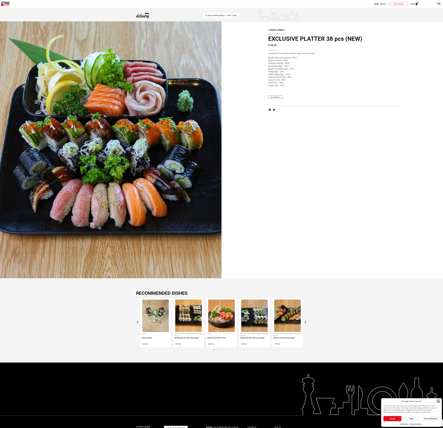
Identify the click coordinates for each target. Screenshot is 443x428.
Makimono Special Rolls (182, 334)
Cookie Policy (404, 424)
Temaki (143, 334)
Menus (382, 4)
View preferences (430, 419)
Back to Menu (277, 30)
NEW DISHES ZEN (274, 34)
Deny (411, 419)
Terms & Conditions (415, 424)
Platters (282, 34)
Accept (392, 419)
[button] (438, 401)
